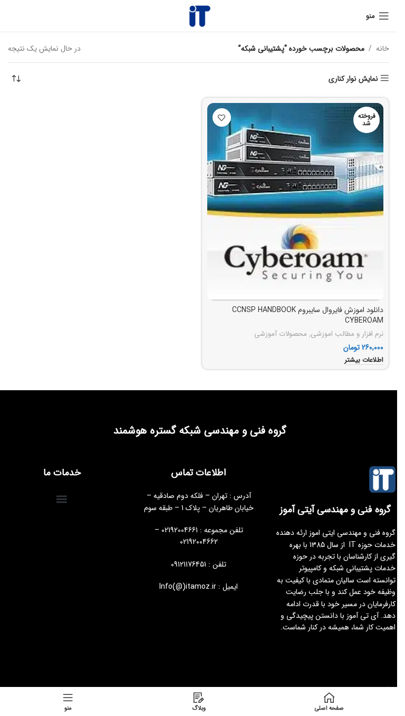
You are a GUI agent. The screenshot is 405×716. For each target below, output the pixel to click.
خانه (382, 48)
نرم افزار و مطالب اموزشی (347, 334)
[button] (62, 498)
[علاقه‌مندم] (222, 117)
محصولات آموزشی (280, 334)
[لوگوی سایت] (199, 15)
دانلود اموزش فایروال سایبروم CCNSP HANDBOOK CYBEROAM (307, 315)
